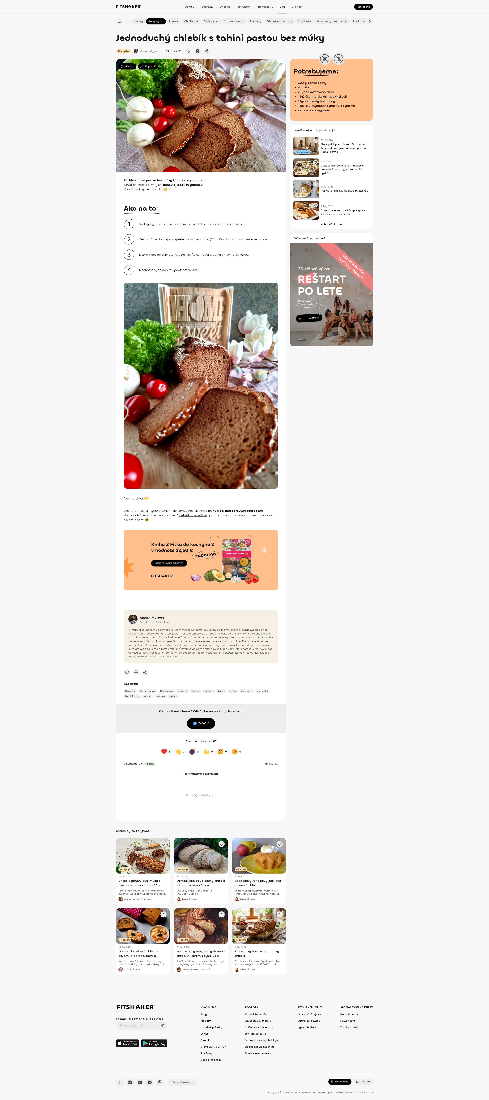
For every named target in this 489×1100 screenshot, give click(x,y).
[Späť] (128, 21)
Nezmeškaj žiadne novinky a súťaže (139, 1019)
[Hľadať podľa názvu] (119, 21)
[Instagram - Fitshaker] (130, 1082)
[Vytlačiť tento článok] (197, 51)
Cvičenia (224, 7)
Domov (189, 7)
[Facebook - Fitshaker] (120, 1082)
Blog (282, 7)
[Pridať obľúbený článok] (188, 51)
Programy (206, 7)
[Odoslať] (162, 1025)
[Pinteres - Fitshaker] (160, 1082)
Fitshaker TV (265, 7)
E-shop (297, 7)
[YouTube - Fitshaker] (140, 1082)
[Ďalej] (370, 21)
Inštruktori (243, 7)
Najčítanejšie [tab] (303, 130)
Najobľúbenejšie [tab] (326, 130)
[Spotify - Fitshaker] (150, 1082)
